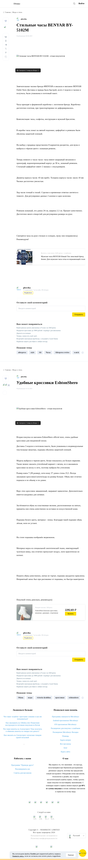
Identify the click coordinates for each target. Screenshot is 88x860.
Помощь (65, 736)
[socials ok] (41, 818)
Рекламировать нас (22, 769)
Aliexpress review (62, 352)
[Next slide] (82, 352)
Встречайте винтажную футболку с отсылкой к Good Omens (37, 339)
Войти (81, 3)
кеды (30, 698)
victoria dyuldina (44, 698)
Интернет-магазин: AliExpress (43, 607)
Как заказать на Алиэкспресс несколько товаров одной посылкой (22, 736)
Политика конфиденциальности (44, 838)
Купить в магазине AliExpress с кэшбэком (56, 253)
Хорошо (71, 855)
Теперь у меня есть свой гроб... (27, 336)
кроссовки (59, 698)
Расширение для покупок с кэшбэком (65, 728)
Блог (65, 748)
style (32, 352)
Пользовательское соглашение (43, 836)
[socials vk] (35, 818)
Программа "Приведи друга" (22, 765)
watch (76, 352)
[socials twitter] (47, 818)
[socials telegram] (52, 818)
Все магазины (65, 744)
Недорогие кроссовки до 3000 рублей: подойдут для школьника (38, 330)
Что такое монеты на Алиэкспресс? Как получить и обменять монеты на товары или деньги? (22, 730)
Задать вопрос (65, 740)
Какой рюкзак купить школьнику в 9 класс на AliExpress (36, 328)
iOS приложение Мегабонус (65, 724)
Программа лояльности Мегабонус (65, 717)
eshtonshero (74, 698)
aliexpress (22, 352)
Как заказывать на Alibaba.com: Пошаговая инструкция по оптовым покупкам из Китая (22, 724)
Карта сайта (65, 752)
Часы (48, 352)
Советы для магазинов (22, 773)
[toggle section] (24, 744)
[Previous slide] (19, 352)
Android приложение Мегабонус (65, 720)
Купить (70, 614)
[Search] (74, 3)
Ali (40, 352)
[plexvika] (18, 19)
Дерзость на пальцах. (23, 333)
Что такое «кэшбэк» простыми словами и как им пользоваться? (23, 718)
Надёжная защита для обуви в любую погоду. (32, 341)
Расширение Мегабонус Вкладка (65, 732)
